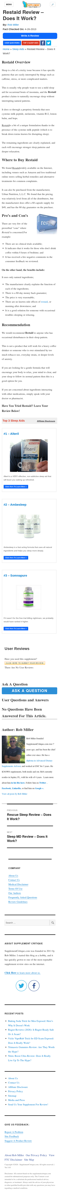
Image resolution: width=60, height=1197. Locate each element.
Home (6, 49)
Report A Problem (14, 1132)
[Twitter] (48, 42)
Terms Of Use (15, 888)
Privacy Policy (15, 1091)
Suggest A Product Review (18, 1140)
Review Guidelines (17, 901)
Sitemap (12, 1095)
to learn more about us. (22, 972)
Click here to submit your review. (25, 663)
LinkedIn (16, 788)
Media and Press (16, 1100)
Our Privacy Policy (36, 1155)
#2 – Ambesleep (15, 504)
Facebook (6, 788)
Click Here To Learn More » (16, 487)
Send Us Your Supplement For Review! (28, 1104)
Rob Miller (13, 24)
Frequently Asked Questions (22, 897)
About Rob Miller (14, 1155)
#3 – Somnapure (15, 575)
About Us (13, 875)
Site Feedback (12, 1136)
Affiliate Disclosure (18, 1087)
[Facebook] (42, 42)
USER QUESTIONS (12, 43)
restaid (44, 301)
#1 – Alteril (11, 433)
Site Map (29, 1159)
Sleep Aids (18, 49)
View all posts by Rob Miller (14, 793)
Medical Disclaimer (18, 884)
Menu (9, 4)
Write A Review (30, 35)
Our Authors (14, 893)
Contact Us (14, 879)
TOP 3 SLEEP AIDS (30, 43)
